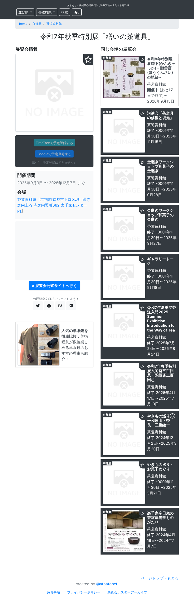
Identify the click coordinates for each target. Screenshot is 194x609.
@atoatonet (106, 583)
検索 (64, 12)
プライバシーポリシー (83, 592)
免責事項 (53, 592)
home (23, 23)
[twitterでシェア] (38, 305)
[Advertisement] (54, 250)
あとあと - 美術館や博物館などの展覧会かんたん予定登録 (98, 5)
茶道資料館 (54, 23)
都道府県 (45, 12)
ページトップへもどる (160, 578)
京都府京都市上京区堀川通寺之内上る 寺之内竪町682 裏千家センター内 (53, 205)
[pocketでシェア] (71, 305)
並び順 (23, 12)
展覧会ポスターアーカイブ (127, 592)
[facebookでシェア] (49, 305)
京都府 (36, 23)
